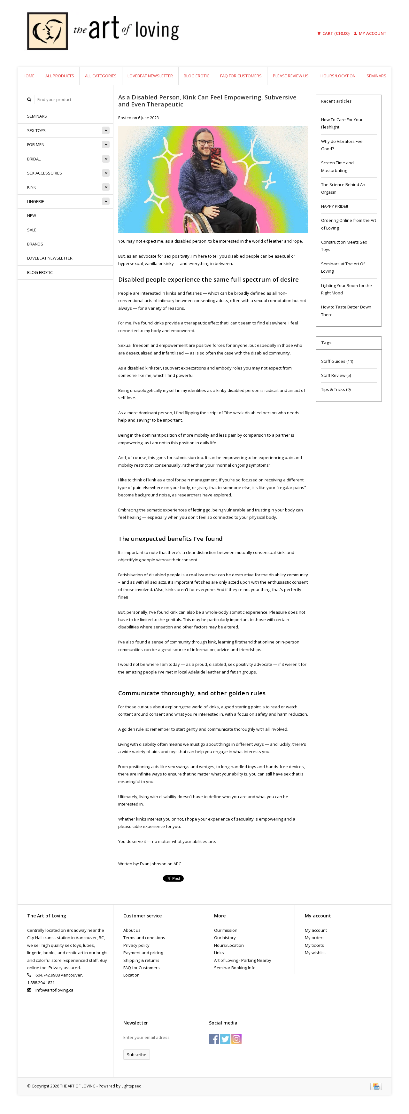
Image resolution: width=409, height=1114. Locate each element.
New (31, 215)
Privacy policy (136, 945)
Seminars (376, 76)
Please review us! (291, 76)
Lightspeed (131, 1085)
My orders (315, 937)
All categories (101, 76)
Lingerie (35, 201)
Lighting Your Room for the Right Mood (346, 289)
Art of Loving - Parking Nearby (242, 960)
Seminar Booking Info (235, 967)
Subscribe (136, 1054)
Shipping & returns (141, 960)
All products (59, 76)
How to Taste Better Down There (346, 310)
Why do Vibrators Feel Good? (342, 145)
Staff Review (336, 375)
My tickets (314, 945)
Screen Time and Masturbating (337, 166)
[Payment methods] (376, 1086)
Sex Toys (36, 130)
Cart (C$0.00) (336, 33)
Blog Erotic (196, 76)
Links (219, 952)
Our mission (225, 930)
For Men (35, 144)
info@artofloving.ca (54, 990)
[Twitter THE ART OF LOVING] (225, 1039)
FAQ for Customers (241, 76)
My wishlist (315, 952)
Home (29, 76)
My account (372, 33)
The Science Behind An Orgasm (343, 188)
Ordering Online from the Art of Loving (348, 223)
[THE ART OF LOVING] (151, 34)
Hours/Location (338, 76)
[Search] (29, 99)
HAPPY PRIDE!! (334, 206)
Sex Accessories (44, 173)
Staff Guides (337, 361)
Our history (225, 937)
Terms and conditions (144, 937)
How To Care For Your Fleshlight (342, 123)
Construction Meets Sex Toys (344, 245)
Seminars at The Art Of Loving (343, 267)
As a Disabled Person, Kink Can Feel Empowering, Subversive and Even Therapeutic (207, 100)
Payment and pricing (143, 952)
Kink (31, 187)
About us (132, 930)
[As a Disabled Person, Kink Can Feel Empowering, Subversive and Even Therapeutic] (213, 181)
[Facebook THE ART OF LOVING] (214, 1039)
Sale (31, 230)
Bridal (34, 159)
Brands (35, 244)
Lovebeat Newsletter (150, 76)
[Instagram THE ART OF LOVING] (236, 1039)
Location (131, 975)
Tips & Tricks (336, 389)
